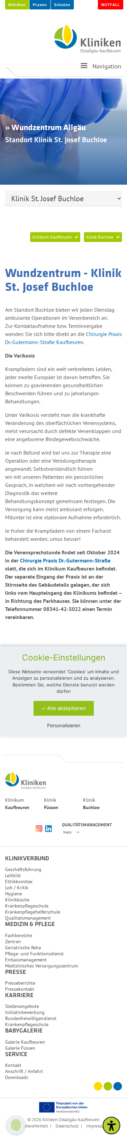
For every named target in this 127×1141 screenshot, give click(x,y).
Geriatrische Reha (23, 948)
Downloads (16, 1077)
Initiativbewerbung (25, 1012)
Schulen (62, 4)
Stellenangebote (22, 1006)
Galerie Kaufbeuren (25, 1042)
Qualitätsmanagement (28, 918)
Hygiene (13, 894)
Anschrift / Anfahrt (24, 1071)
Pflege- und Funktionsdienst (34, 954)
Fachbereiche (18, 935)
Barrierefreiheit (34, 1126)
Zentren (13, 941)
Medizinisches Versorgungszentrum (41, 966)
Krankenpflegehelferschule (32, 912)
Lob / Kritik (16, 888)
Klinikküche (17, 900)
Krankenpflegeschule (26, 906)
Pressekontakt (19, 989)
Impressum (96, 1126)
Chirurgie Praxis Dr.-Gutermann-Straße (65, 560)
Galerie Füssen (20, 1048)
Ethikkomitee (19, 881)
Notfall (110, 4)
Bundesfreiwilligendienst (31, 1018)
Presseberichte (20, 983)
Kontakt (13, 1065)
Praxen (40, 4)
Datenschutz (67, 1126)
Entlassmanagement (26, 960)
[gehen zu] (84, 68)
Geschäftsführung (23, 869)
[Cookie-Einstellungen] (16, 1125)
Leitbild (13, 875)
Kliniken (17, 4)
